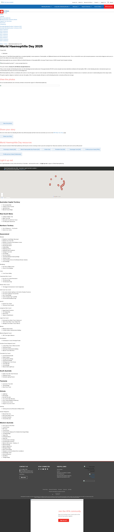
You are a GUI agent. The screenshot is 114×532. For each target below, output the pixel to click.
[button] (1, 11)
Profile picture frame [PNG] (93, 149)
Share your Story (7, 136)
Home (1, 44)
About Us (81, 2)
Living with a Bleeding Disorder (61, 6)
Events (1, 14)
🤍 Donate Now (109, 6)
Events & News (98, 6)
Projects (96, 2)
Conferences (3, 24)
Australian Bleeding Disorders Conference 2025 (11, 28)
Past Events (2, 22)
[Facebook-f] (38, 469)
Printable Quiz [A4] (60, 149)
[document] (57, 515)
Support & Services (86, 6)
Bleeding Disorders (46, 6)
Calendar (2, 16)
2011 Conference (4, 37)
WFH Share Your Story (58, 132)
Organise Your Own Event (6, 21)
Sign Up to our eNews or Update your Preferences (64, 473)
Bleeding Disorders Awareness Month (8, 19)
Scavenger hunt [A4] (75, 149)
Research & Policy (88, 2)
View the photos (7, 123)
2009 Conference (4, 39)
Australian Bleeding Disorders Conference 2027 (11, 26)
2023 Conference (4, 29)
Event (5, 44)
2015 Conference (4, 36)
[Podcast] (47, 469)
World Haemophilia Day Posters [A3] (30, 149)
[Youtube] (43, 469)
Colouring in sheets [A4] (9, 149)
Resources (75, 6)
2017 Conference (4, 34)
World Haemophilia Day (5, 18)
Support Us (103, 2)
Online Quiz (47, 149)
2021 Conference (4, 31)
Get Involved (59, 469)
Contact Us (74, 2)
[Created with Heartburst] (52, 494)
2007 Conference (4, 40)
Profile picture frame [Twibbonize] (12, 154)
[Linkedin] (45, 469)
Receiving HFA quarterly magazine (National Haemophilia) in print (64, 476)
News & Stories (3, 12)
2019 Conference (4, 32)
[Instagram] (41, 469)
